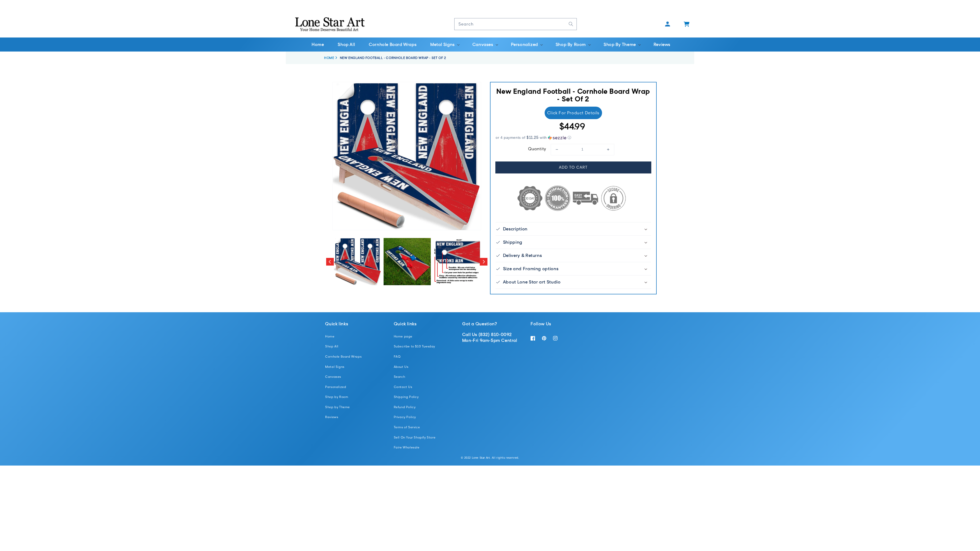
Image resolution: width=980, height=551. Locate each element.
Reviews (331, 417)
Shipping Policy (406, 397)
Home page (403, 336)
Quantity (537, 148)
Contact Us (403, 387)
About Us (401, 367)
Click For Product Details (573, 112)
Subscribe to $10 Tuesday (414, 346)
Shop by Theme (337, 407)
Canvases (333, 377)
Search (399, 377)
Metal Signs (335, 367)
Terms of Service (407, 427)
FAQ (397, 356)
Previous (330, 262)
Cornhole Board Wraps (343, 356)
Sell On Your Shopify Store (415, 437)
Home (329, 336)
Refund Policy (405, 407)
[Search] (571, 24)
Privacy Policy (405, 417)
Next (483, 262)
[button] (444, 44)
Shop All (331, 346)
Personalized (335, 387)
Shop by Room (336, 397)
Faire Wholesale (407, 447)
